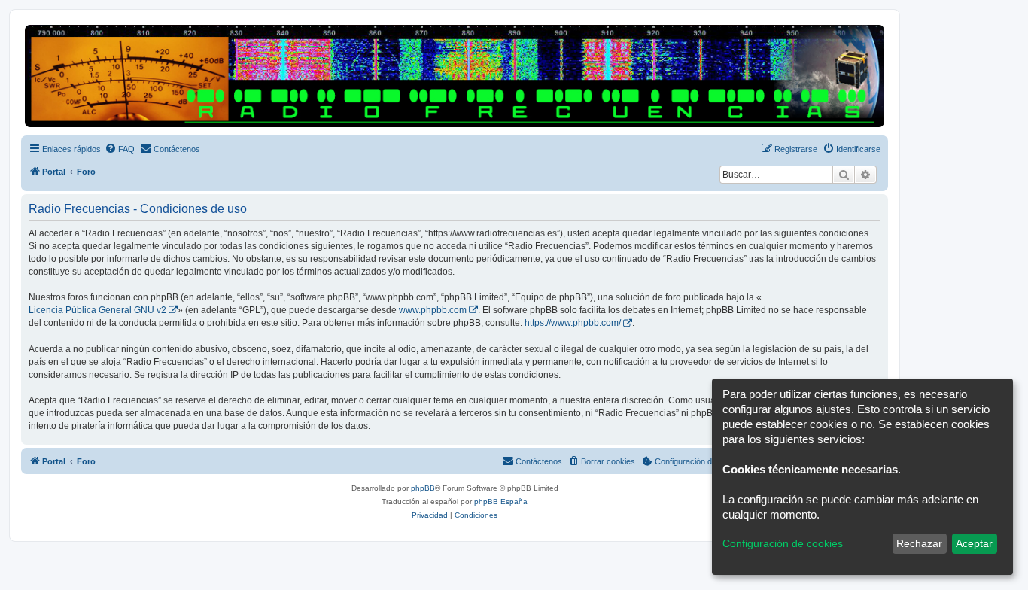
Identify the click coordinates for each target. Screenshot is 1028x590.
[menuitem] (120, 149)
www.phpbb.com (433, 310)
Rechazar (919, 543)
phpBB (423, 488)
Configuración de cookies (782, 543)
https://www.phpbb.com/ (573, 323)
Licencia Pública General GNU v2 (97, 310)
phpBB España (501, 501)
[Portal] (454, 76)
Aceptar (974, 543)
